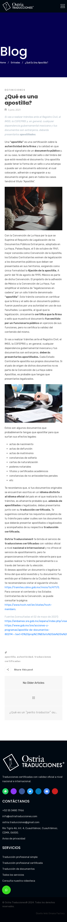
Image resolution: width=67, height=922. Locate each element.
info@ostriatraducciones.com (19, 816)
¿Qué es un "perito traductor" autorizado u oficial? (33, 712)
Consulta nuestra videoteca (18, 880)
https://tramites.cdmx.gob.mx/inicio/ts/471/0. (32, 587)
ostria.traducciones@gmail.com (20, 822)
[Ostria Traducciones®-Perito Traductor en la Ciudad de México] (18, 6)
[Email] (47, 791)
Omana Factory (56, 913)
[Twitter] (30, 791)
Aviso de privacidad (13, 838)
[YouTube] (55, 791)
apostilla (10, 657)
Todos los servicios (13, 874)
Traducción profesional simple (20, 857)
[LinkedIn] (38, 791)
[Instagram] (14, 791)
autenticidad (25, 657)
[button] (6, 890)
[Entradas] (33, 698)
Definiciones (15, 90)
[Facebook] (22, 791)
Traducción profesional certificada (22, 862)
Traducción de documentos (18, 868)
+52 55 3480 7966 (13, 810)
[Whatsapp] (5, 791)
